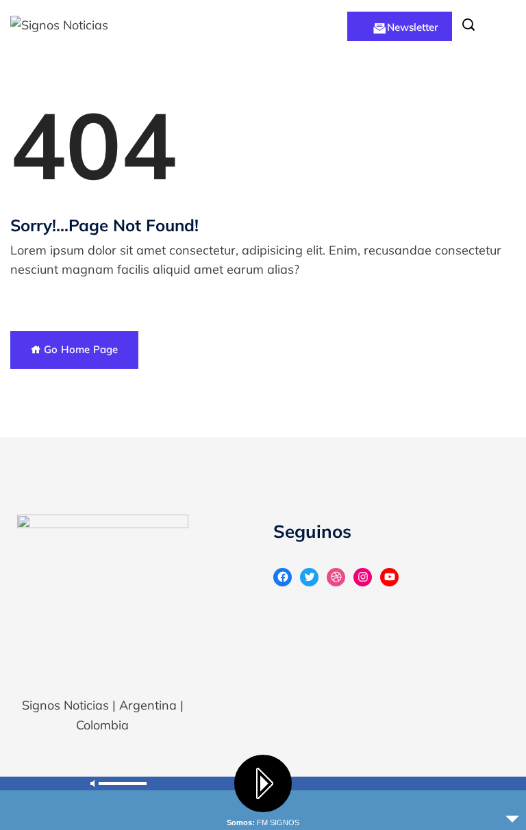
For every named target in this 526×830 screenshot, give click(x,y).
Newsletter (412, 27)
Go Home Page (79, 349)
